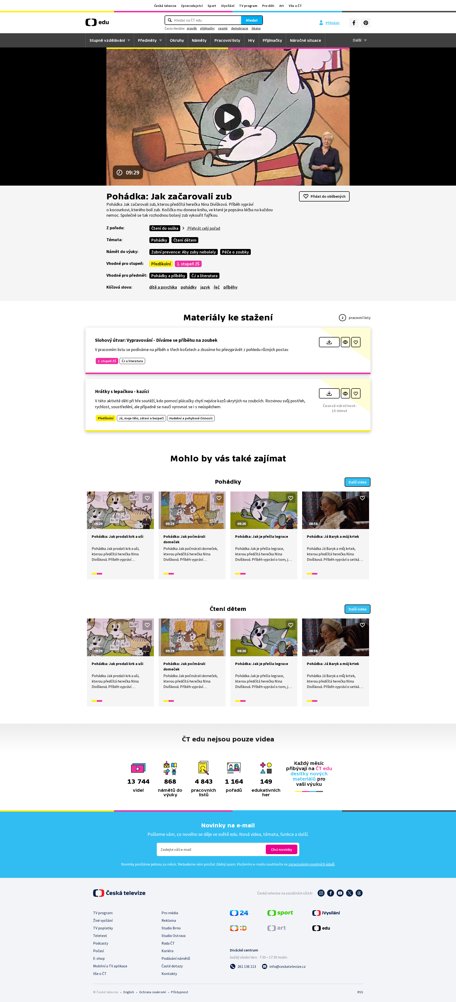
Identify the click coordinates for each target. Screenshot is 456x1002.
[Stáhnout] (329, 342)
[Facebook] (354, 23)
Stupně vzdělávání (107, 40)
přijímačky (207, 28)
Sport (212, 6)
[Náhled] (345, 342)
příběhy (230, 287)
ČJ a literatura (204, 275)
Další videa (357, 482)
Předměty (147, 40)
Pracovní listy (227, 40)
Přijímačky (272, 40)
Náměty (199, 40)
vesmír (223, 28)
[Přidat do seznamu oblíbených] (356, 342)
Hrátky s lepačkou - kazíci (122, 391)
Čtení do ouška (164, 228)
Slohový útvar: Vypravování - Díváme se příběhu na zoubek (156, 340)
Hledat (252, 20)
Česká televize (165, 6)
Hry (251, 40)
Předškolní (161, 264)
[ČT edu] (97, 24)
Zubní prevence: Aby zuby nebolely (183, 252)
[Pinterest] (365, 23)
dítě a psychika (163, 287)
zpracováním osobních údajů (311, 864)
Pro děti (268, 6)
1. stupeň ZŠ (188, 264)
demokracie (239, 28)
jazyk (205, 287)
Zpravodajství (192, 6)
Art (281, 6)
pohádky (189, 287)
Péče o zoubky (235, 252)
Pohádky (159, 240)
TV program (248, 6)
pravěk (192, 28)
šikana (256, 28)
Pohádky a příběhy (168, 275)
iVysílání (228, 6)
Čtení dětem (184, 240)
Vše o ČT (295, 6)
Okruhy (177, 40)
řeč (217, 287)
